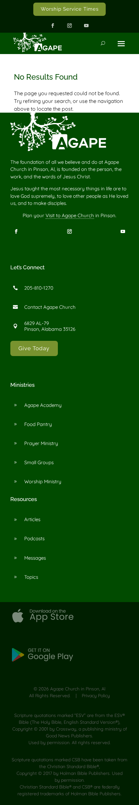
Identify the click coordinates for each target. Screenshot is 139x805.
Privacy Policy (96, 696)
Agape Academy (43, 405)
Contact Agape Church (50, 307)
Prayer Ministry (41, 443)
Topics (31, 577)
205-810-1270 (38, 288)
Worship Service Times (70, 9)
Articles (32, 519)
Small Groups (39, 462)
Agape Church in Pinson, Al (77, 689)
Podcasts (34, 538)
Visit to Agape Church (70, 215)
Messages (35, 558)
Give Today (33, 348)
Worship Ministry (42, 481)
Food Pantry (38, 424)
